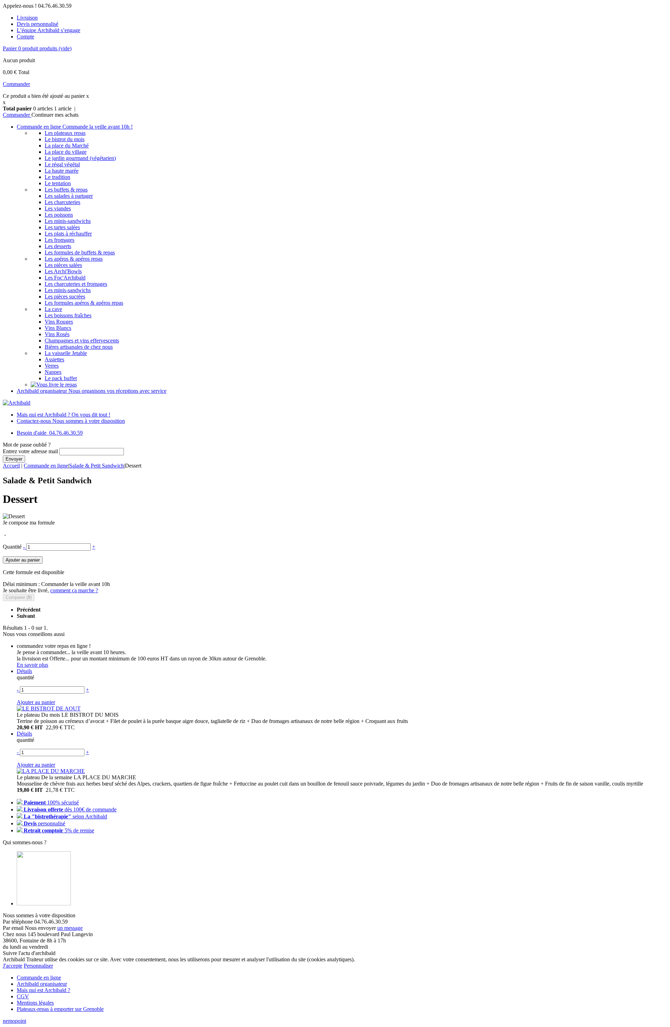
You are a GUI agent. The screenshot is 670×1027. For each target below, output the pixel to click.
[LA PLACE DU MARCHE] (51, 771)
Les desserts (58, 246)
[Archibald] (16, 403)
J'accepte (12, 966)
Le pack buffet (61, 378)
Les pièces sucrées (65, 296)
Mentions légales (35, 1003)
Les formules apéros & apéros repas (84, 303)
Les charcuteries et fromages (76, 284)
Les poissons (59, 215)
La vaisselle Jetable (66, 353)
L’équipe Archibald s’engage (48, 30)
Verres (52, 366)
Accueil (11, 466)
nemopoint (14, 1021)
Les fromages (59, 240)
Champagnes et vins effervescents (82, 340)
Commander (16, 84)
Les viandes (58, 208)
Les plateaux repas (65, 133)
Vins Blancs (58, 328)
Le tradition (57, 177)
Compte (25, 36)
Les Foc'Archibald (65, 278)
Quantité (12, 547)
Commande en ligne (75, 127)
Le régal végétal (62, 164)
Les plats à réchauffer (68, 234)
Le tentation (58, 183)
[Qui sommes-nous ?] (44, 903)
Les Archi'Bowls (63, 271)
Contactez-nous (71, 421)
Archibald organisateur (91, 391)
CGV (23, 996)
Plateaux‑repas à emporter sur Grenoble (60, 1009)
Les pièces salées (63, 265)
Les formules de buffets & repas (80, 252)
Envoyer (14, 459)
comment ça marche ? (74, 590)
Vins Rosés (57, 334)
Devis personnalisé (37, 24)
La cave (53, 309)
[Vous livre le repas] (54, 385)
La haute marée (62, 171)
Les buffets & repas (66, 190)
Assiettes (54, 359)
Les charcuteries (62, 202)
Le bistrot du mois (64, 139)
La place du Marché (67, 146)
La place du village (66, 152)
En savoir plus (32, 665)
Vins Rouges (59, 322)
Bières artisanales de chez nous (79, 347)
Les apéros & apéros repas (74, 259)
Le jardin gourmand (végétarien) (80, 158)
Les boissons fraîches (68, 315)
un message (70, 928)
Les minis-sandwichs (68, 221)
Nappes (53, 372)
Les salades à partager (69, 196)
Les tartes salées (62, 227)
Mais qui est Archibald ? (63, 415)
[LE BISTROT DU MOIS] (49, 708)
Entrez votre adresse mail (30, 451)
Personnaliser (38, 966)
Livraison (27, 18)
